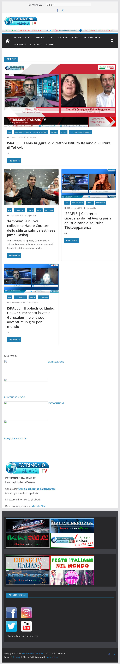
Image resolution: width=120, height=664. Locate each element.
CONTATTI (51, 44)
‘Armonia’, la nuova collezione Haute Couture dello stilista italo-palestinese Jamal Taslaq (31, 228)
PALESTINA (49, 210)
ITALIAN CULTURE (45, 37)
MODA (39, 210)
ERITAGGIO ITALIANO (68, 37)
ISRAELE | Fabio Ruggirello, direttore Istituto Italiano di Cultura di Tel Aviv (59, 145)
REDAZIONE (36, 44)
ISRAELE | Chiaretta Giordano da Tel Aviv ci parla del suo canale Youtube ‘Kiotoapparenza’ (88, 220)
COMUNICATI (19, 210)
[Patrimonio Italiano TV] (7, 40)
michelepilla (31, 137)
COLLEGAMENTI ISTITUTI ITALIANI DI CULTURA (31, 132)
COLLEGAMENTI (77, 203)
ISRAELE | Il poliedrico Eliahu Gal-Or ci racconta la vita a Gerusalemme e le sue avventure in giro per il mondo (30, 317)
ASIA (9, 132)
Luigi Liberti (31, 215)
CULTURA (54, 132)
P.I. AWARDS (19, 44)
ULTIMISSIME (100, 203)
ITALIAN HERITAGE (22, 37)
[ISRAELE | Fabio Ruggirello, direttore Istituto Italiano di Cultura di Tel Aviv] (60, 95)
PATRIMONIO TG (92, 37)
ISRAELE (63, 132)
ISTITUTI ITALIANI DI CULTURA (80, 132)
